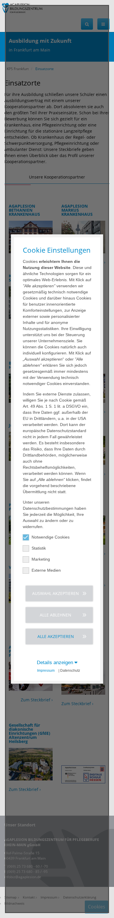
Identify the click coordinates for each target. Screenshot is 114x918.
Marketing (41, 559)
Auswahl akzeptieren (55, 593)
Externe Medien (46, 570)
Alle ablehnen (55, 615)
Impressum (46, 671)
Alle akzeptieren (55, 636)
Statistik (39, 548)
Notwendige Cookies (51, 537)
